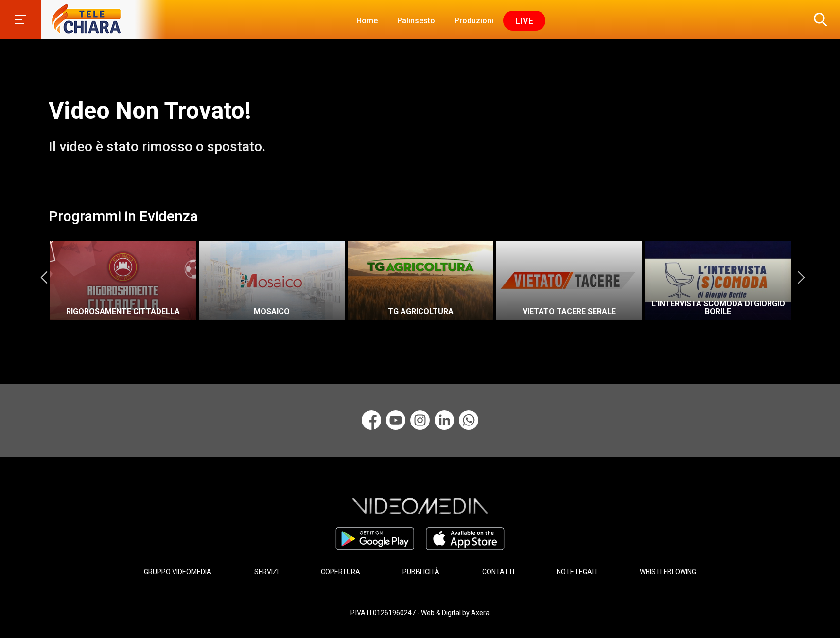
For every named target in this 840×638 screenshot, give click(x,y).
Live (524, 21)
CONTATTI (498, 572)
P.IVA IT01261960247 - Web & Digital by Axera (420, 613)
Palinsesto (416, 20)
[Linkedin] (444, 420)
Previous (44, 277)
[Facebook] (371, 420)
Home (367, 20)
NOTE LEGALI (577, 572)
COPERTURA (340, 572)
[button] (818, 19)
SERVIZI (266, 572)
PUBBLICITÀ (420, 572)
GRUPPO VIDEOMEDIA (177, 572)
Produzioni (474, 20)
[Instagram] (420, 420)
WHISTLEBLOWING (668, 572)
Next (801, 277)
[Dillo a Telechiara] (468, 420)
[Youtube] (396, 420)
